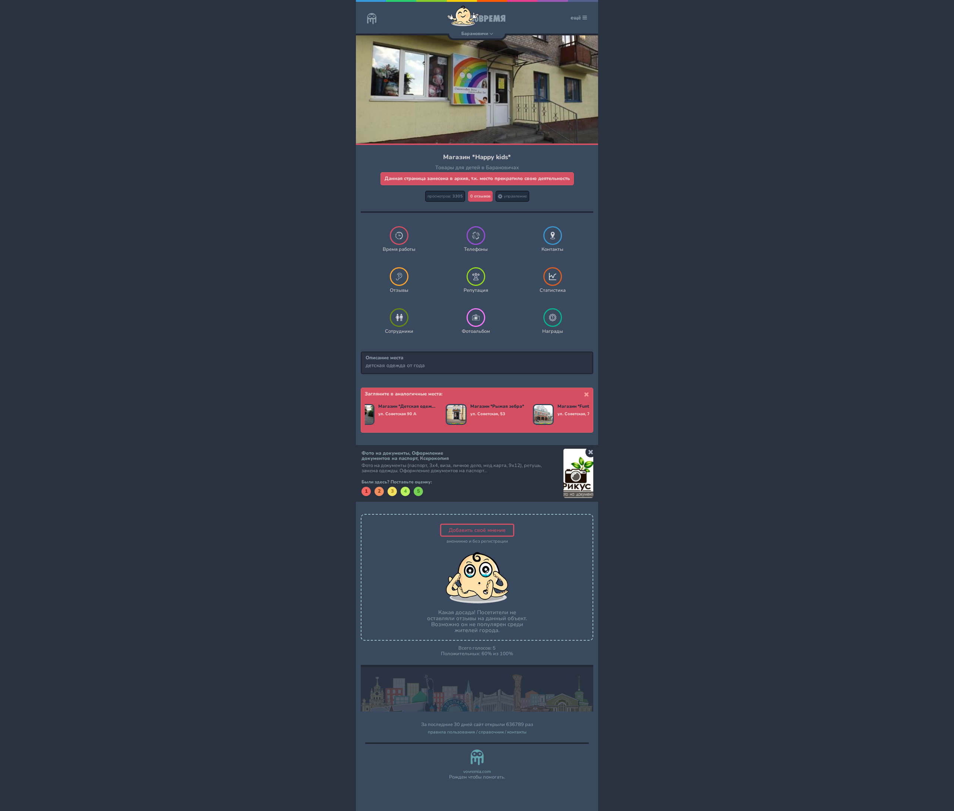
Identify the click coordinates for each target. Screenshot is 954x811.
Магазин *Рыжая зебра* (497, 406)
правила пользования (451, 732)
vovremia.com (477, 771)
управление (515, 196)
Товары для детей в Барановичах (477, 167)
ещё (576, 17)
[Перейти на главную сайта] (371, 19)
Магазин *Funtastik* (579, 406)
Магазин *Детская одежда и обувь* (407, 406)
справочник (491, 732)
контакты (517, 732)
